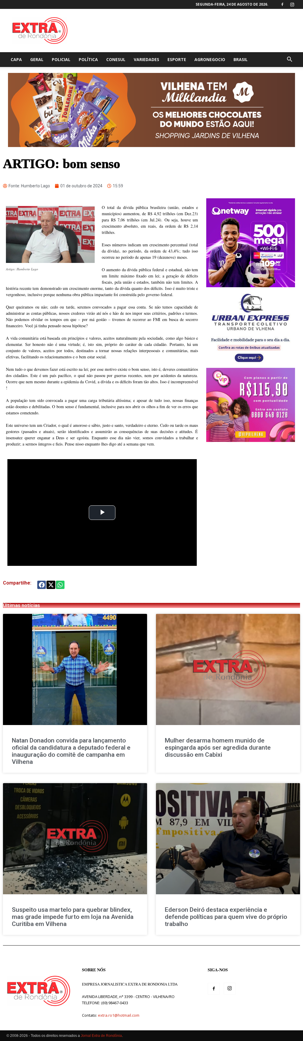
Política (88, 59)
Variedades (146, 59)
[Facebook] (282, 4)
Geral (36, 59)
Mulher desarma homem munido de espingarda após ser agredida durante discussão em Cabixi (218, 747)
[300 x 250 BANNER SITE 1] (250, 440)
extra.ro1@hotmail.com (118, 1015)
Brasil (240, 59)
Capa (16, 59)
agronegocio (209, 59)
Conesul (115, 59)
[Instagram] (292, 4)
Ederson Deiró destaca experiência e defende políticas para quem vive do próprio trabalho (226, 916)
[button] (289, 60)
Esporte (176, 59)
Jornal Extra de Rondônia (101, 1036)
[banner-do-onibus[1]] (250, 365)
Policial (61, 59)
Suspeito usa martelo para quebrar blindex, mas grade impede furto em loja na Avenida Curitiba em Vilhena (72, 916)
